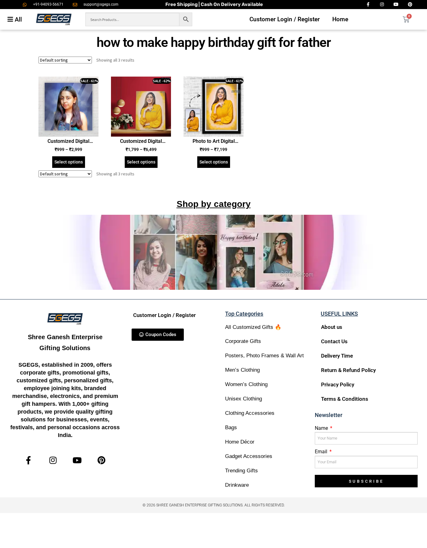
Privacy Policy (337, 384)
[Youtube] (77, 460)
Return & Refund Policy (348, 370)
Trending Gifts (241, 471)
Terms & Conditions (344, 399)
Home (340, 19)
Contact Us (334, 341)
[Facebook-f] (28, 460)
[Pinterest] (101, 460)
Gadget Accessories (248, 456)
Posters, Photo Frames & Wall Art (264, 356)
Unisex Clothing (243, 399)
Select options (68, 161)
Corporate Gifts (243, 341)
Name (322, 428)
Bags (231, 427)
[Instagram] (53, 460)
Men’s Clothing (242, 370)
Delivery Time (337, 356)
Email (322, 452)
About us (331, 327)
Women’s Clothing (246, 384)
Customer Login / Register (284, 19)
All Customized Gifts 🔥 (253, 327)
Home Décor (239, 442)
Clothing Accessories (249, 413)
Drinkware (237, 485)
